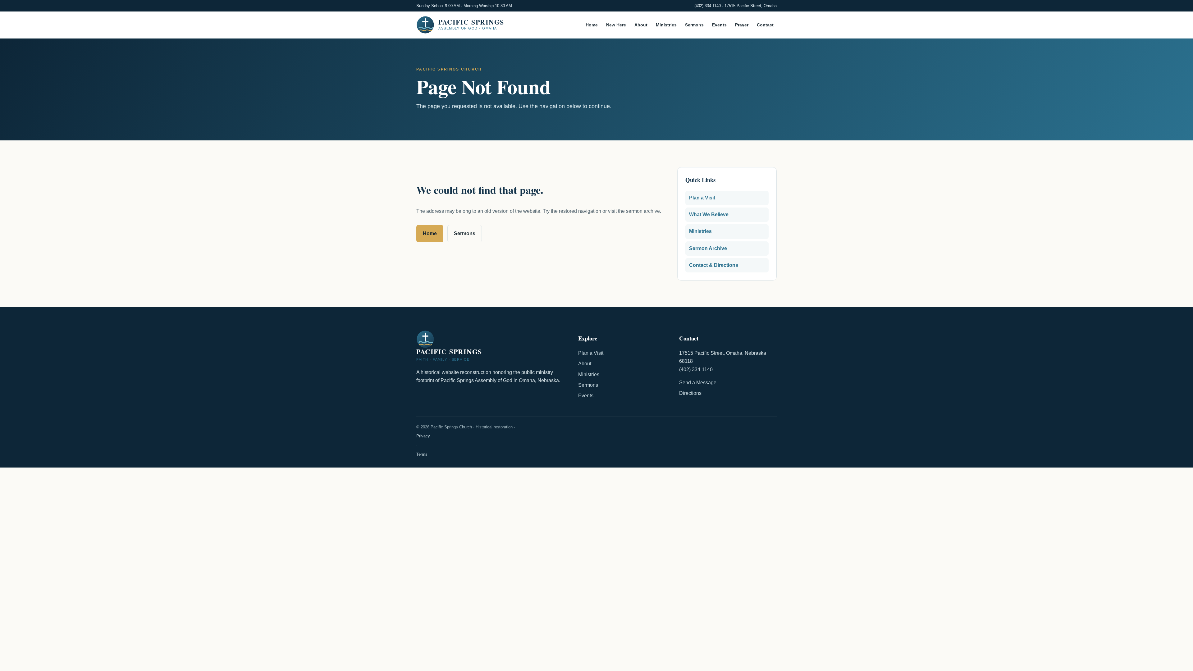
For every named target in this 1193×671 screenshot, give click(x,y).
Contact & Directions (713, 265)
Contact (765, 24)
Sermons (694, 24)
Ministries (666, 24)
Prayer (741, 24)
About (640, 24)
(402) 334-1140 (707, 5)
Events (719, 24)
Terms (421, 454)
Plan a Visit (702, 197)
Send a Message (697, 382)
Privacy (423, 436)
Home (592, 24)
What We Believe (709, 214)
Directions (690, 393)
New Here (616, 24)
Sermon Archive (708, 248)
